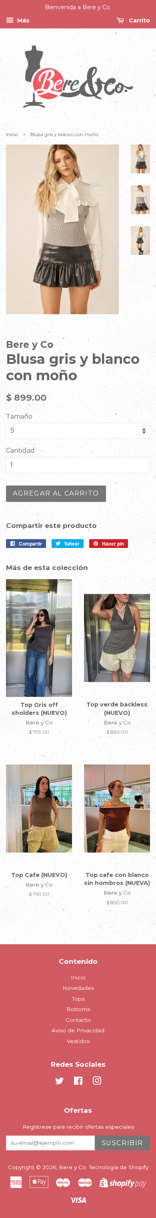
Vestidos (78, 1041)
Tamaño (19, 416)
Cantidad (20, 450)
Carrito (138, 20)
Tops (78, 998)
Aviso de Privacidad (78, 1030)
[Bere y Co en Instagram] (96, 1082)
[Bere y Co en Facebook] (78, 1082)
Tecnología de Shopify (118, 1167)
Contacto (78, 1020)
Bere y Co (72, 1167)
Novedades (78, 988)
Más (22, 20)
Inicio (12, 134)
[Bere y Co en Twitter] (59, 1082)
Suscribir (122, 1143)
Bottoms (78, 1009)
